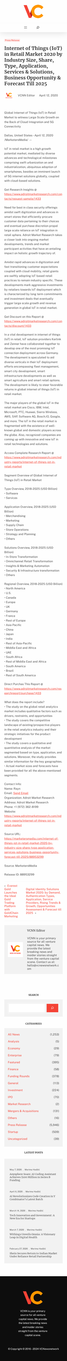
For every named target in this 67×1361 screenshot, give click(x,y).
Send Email (20, 793)
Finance (13, 1069)
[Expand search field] (38, 27)
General (13, 1083)
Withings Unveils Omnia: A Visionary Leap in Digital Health (32, 1236)
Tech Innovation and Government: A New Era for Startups (32, 1217)
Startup (13, 1132)
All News (14, 1034)
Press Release (12, 40)
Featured (14, 1062)
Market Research (19, 1104)
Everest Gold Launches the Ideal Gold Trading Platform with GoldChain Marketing (11, 901)
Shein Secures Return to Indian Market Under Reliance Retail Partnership (33, 1255)
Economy (14, 1048)
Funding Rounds (18, 1076)
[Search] (52, 1008)
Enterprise (15, 1055)
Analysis (13, 1041)
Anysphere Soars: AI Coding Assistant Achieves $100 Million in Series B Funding (33, 1177)
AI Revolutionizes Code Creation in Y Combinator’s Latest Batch (32, 1198)
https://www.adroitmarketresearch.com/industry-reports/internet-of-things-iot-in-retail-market (32, 462)
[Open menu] (25, 27)
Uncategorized (17, 1139)
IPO (10, 1097)
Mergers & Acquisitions (23, 1111)
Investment (15, 1090)
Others (12, 1118)
